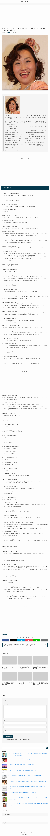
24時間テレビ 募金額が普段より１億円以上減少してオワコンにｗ (22, 770)
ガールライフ (29, 832)
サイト (4, 730)
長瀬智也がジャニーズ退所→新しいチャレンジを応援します (21, 764)
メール (4, 725)
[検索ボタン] (48, 1)
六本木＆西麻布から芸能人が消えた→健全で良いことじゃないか (22, 792)
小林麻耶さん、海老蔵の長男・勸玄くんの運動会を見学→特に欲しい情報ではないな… (27, 759)
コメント (5, 704)
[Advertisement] (25, 14)
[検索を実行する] (47, 748)
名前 (4, 720)
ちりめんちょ (25, 1)
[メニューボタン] (1, 1)
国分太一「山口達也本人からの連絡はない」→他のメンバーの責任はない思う (25, 775)
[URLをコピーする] (44, 640)
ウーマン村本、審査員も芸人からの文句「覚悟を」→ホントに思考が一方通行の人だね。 (27, 781)
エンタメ (8, 32)
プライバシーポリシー (22, 832)
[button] (5, 640)
